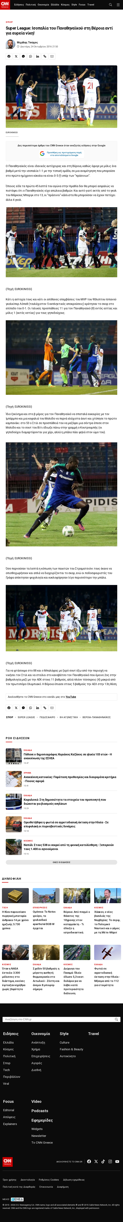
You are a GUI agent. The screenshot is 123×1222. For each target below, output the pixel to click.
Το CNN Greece (42, 1142)
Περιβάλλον (11, 1077)
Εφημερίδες (42, 1120)
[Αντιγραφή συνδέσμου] (45, 56)
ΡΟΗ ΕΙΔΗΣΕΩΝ (18, 738)
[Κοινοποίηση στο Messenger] (23, 56)
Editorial (8, 1110)
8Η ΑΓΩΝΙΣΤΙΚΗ (69, 717)
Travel (90, 4)
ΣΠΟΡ (9, 22)
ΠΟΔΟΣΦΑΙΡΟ (47, 717)
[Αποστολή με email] (52, 56)
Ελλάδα (55, 4)
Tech (6, 1070)
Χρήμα (35, 1049)
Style (74, 4)
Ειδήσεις (19, 4)
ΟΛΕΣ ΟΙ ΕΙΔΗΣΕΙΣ (61, 862)
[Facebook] (89, 1161)
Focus (82, 4)
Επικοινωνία (46, 1187)
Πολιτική (31, 4)
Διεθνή (36, 1070)
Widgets (37, 1129)
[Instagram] (110, 1161)
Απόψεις (9, 1117)
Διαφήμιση (63, 1187)
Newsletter (38, 1136)
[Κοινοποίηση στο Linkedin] (37, 56)
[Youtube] (117, 1161)
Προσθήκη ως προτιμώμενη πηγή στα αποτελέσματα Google (64, 154)
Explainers (10, 1124)
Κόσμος (65, 4)
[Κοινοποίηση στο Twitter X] (16, 56)
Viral (6, 1083)
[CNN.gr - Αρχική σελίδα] (8, 1162)
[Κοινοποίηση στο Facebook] (9, 56)
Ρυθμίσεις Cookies (49, 1179)
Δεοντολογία (28, 1179)
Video (36, 1101)
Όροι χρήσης (9, 1179)
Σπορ (6, 1063)
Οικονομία (43, 4)
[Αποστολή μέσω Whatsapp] (30, 56)
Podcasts (39, 1111)
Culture (64, 1042)
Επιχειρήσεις (40, 1056)
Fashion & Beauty (71, 1049)
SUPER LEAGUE (26, 717)
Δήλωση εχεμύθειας (74, 1179)
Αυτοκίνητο (68, 1056)
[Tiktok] (103, 1161)
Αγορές (36, 1063)
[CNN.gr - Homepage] (5, 5)
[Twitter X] (96, 1161)
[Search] (116, 1019)
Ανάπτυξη (38, 1042)
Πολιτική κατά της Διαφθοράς (19, 1187)
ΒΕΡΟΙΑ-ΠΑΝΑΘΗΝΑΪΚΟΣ (96, 717)
